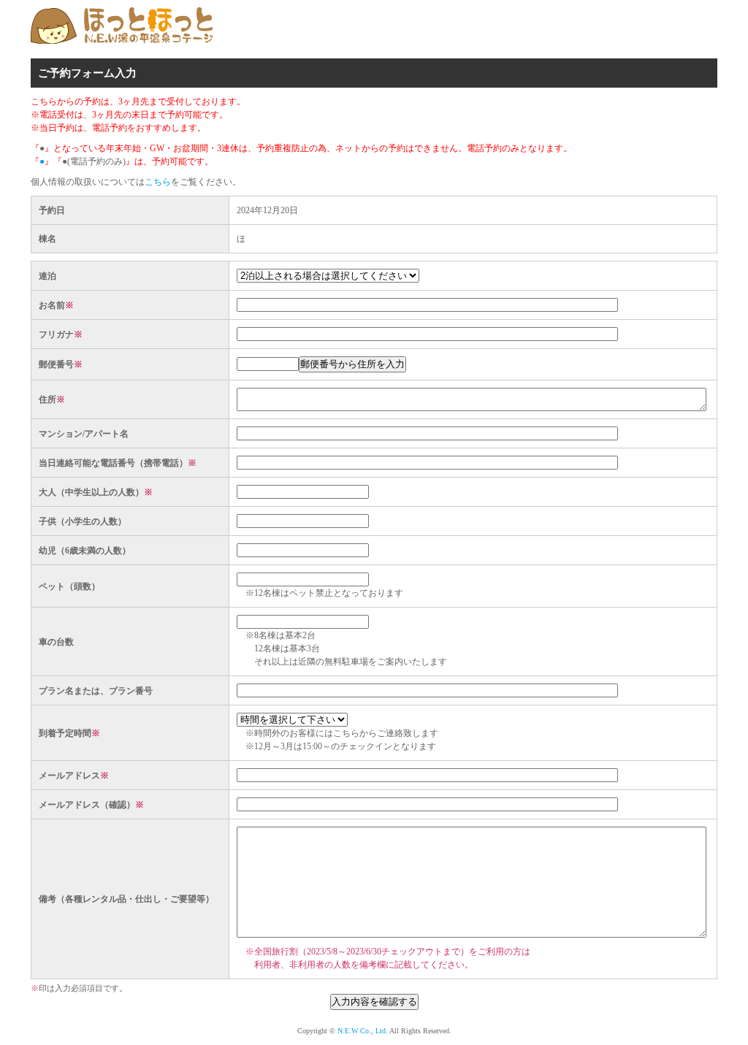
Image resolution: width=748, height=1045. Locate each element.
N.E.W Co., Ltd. (362, 1031)
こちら (158, 182)
